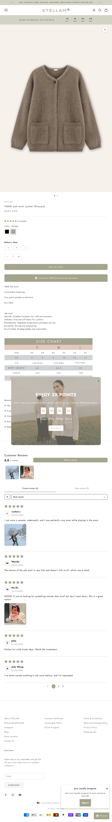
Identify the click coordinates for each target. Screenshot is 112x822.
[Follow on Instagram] (12, 795)
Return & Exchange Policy (96, 723)
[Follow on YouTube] (20, 795)
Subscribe (14, 785)
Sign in (85, 802)
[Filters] (7, 497)
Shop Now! (56, 428)
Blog (6, 732)
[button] (10, 221)
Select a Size (11, 242)
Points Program (52, 727)
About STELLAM (11, 718)
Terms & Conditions (93, 718)
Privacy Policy (90, 727)
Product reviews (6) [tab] (30, 488)
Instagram (8, 727)
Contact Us (9, 741)
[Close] (107, 788)
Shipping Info (90, 732)
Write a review (70, 460)
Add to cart (56, 267)
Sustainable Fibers (53, 723)
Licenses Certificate (54, 718)
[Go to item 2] (27, 472)
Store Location (11, 736)
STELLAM (8, 202)
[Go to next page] (63, 686)
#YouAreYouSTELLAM (14, 723)
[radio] (7, 231)
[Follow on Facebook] (5, 795)
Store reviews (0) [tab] (82, 488)
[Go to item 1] (12, 472)
